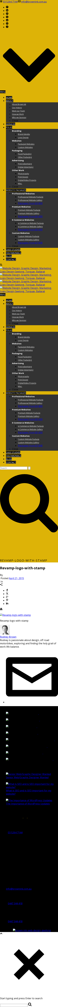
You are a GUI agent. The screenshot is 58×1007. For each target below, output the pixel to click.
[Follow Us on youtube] (30, 817)
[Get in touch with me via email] (32, 702)
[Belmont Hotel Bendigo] (36, 733)
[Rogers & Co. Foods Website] (41, 753)
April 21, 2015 (16, 578)
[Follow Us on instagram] (15, 817)
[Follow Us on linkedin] (11, 817)
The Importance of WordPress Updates (28, 803)
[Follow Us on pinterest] (20, 817)
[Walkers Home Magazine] (38, 720)
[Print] (1, 609)
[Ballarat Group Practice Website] (45, 746)
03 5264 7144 (10, 1)
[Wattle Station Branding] (37, 713)
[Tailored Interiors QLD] (35, 726)
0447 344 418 (15, 903)
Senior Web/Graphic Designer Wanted (27, 777)
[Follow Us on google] (6, 817)
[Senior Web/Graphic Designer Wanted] (28, 774)
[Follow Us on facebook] (2, 817)
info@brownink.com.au (34, 1)
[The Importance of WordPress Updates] (29, 800)
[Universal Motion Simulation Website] (51, 759)
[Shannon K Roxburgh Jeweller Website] (53, 739)
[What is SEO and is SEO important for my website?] (32, 787)
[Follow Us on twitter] (25, 817)
